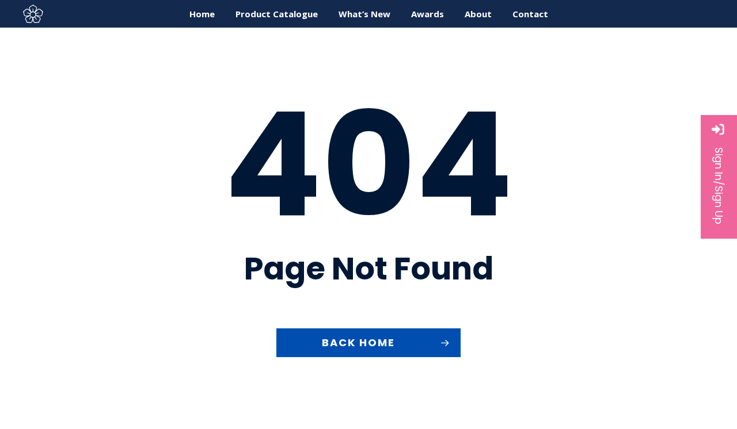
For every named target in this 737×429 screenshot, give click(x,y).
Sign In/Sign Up (719, 185)
